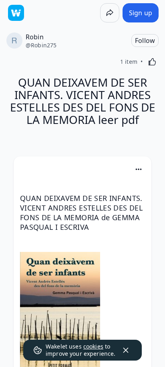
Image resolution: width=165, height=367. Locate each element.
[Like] (152, 61)
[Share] (109, 12)
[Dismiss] (125, 350)
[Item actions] (138, 169)
